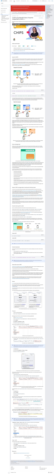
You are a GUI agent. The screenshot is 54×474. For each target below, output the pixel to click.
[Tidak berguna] (43, 15)
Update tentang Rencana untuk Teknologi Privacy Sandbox (20, 8)
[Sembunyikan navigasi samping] (9, 472)
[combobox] (36, 1)
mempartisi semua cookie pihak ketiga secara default (29, 190)
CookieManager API (16, 53)
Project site (26, 468)
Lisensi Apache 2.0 (16, 461)
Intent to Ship (23, 50)
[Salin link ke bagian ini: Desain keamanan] (20, 247)
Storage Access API (16, 64)
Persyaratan (12, 472)
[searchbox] (5, 6)
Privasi (15, 472)
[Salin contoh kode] (43, 90)
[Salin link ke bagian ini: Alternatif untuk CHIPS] (22, 264)
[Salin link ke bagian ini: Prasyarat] (16, 311)
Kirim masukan (28, 457)
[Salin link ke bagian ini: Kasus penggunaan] (21, 144)
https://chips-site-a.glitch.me (19, 317)
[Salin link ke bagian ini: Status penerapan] (20, 43)
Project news (12, 469)
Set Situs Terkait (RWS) (22, 266)
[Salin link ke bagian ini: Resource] (17, 451)
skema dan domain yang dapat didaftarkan (26, 212)
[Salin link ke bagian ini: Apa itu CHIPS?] (19, 57)
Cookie (2, 3)
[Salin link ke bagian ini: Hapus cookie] (17, 440)
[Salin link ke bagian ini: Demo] (15, 281)
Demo (13, 283)
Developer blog (12, 468)
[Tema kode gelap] (42, 90)
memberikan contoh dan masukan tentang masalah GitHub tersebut (20, 278)
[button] (4, 10)
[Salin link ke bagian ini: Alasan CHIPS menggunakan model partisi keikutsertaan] (36, 187)
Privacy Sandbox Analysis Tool (43, 468)
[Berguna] (42, 15)
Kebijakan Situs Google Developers (32, 461)
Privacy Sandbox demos (42, 469)
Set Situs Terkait (23, 64)
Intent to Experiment (17, 50)
